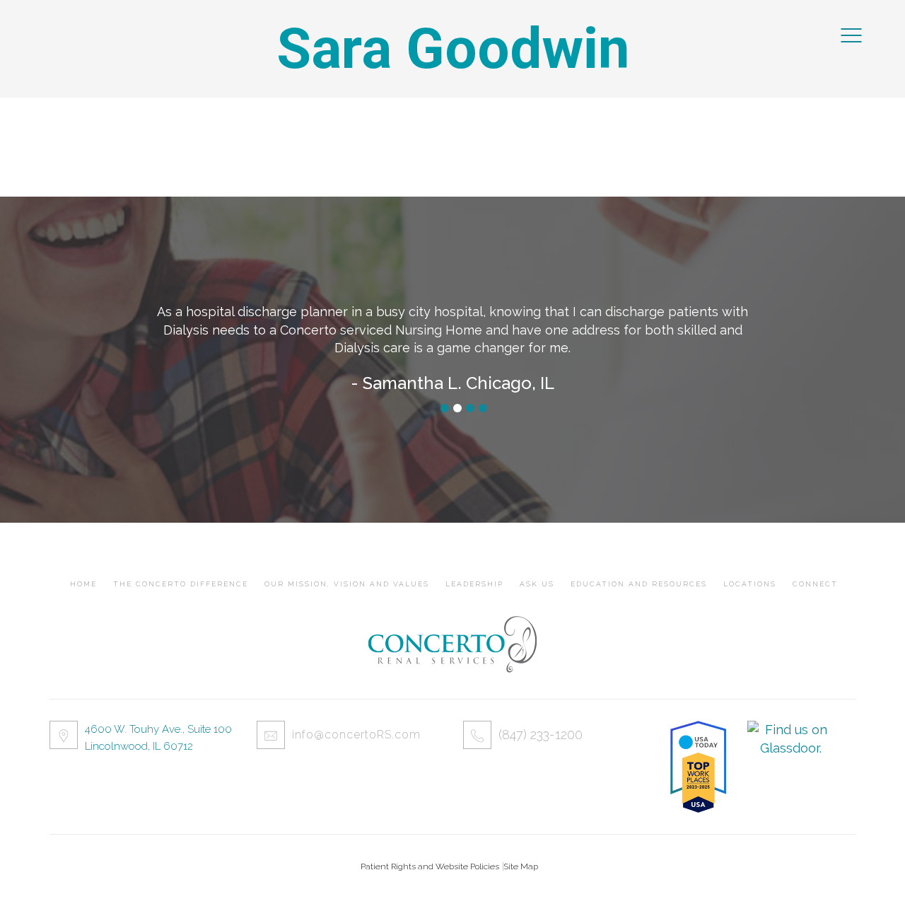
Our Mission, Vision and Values (346, 584)
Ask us (537, 584)
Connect (815, 584)
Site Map (520, 866)
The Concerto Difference (180, 584)
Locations (749, 584)
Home (83, 584)
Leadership (474, 584)
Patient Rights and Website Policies (430, 866)
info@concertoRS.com (356, 734)
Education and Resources (639, 584)
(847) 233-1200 (540, 734)
